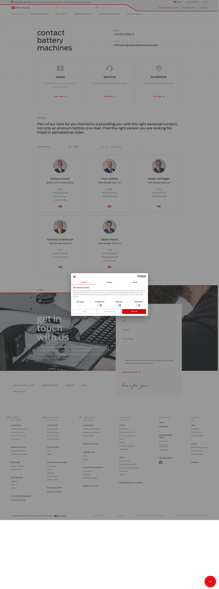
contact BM (195, 429)
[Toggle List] (106, 147)
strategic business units (127, 432)
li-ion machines (16, 439)
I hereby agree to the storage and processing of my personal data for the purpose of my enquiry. (149, 361)
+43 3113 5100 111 (159, 193)
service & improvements (21, 496)
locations (159, 77)
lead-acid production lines (19, 429)
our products (16, 425)
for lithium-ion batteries (19, 454)
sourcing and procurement (24, 385)
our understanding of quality (128, 468)
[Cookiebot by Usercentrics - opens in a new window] (138, 276)
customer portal (192, 2)
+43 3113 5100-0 (124, 34)
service (109, 77)
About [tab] (135, 282)
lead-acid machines (17, 432)
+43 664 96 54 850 (159, 196)
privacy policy (99, 516)
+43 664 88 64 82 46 (109, 257)
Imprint (120, 516)
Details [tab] (109, 282)
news (13, 484)
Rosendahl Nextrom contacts (131, 483)
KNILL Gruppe (124, 449)
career (179, 2)
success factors (124, 461)
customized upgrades (90, 478)
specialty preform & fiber (91, 432)
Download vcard (60, 196)
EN (205, 2)
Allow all (134, 311)
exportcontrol (163, 441)
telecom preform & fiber (91, 429)
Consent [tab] (84, 282)
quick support (51, 466)
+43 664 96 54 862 (109, 196)
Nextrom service (196, 451)
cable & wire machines (53, 418)
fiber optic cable (88, 436)
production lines (52, 429)
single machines (52, 432)
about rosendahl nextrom (168, 8)
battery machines (16, 418)
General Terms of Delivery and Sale (150, 516)
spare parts (51, 473)
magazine (14, 481)
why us (122, 457)
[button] (60, 96)
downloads (69, 385)
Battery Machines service (199, 447)
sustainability (163, 450)
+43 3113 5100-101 (60, 193)
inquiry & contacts (18, 500)
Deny (85, 311)
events (13, 488)
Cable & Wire (65, 8)
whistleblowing (19, 391)
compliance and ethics (126, 446)
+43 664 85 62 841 (60, 257)
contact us (204, 8)
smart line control (53, 436)
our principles (123, 471)
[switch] (100, 305)
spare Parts (87, 474)
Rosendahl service (197, 454)
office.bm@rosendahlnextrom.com (136, 45)
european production (18, 466)
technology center (18, 447)
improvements (52, 476)
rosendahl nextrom (124, 418)
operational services (50, 385)
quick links (164, 417)
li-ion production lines (18, 436)
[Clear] (102, 147)
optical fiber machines (89, 418)
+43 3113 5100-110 (109, 193)
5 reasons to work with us (128, 464)
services (50, 469)
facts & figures (124, 429)
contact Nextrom (196, 432)
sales (60, 77)
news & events (89, 452)
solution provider (16, 469)
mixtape (122, 474)
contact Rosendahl (197, 436)
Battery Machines (23, 8)
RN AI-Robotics (189, 8)
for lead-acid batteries (18, 451)
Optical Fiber (105, 8)
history (121, 439)
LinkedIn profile (60, 200)
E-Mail (60, 189)
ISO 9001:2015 (165, 458)
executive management (127, 436)
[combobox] (87, 147)
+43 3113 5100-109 (60, 253)
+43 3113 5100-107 (109, 253)
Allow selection (109, 311)
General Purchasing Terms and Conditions (192, 516)
